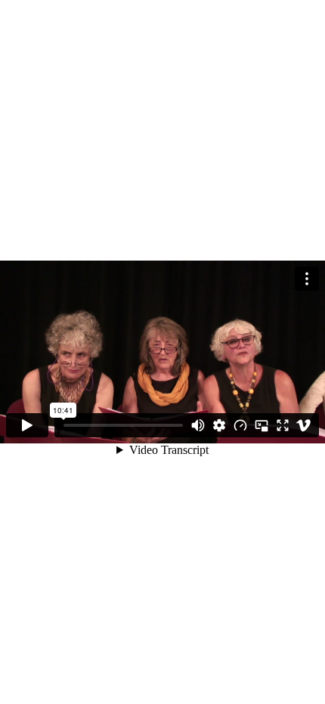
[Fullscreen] (283, 425)
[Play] (27, 425)
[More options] (307, 279)
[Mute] (198, 425)
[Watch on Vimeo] (304, 425)
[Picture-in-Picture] (261, 425)
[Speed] (240, 425)
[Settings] (219, 425)
